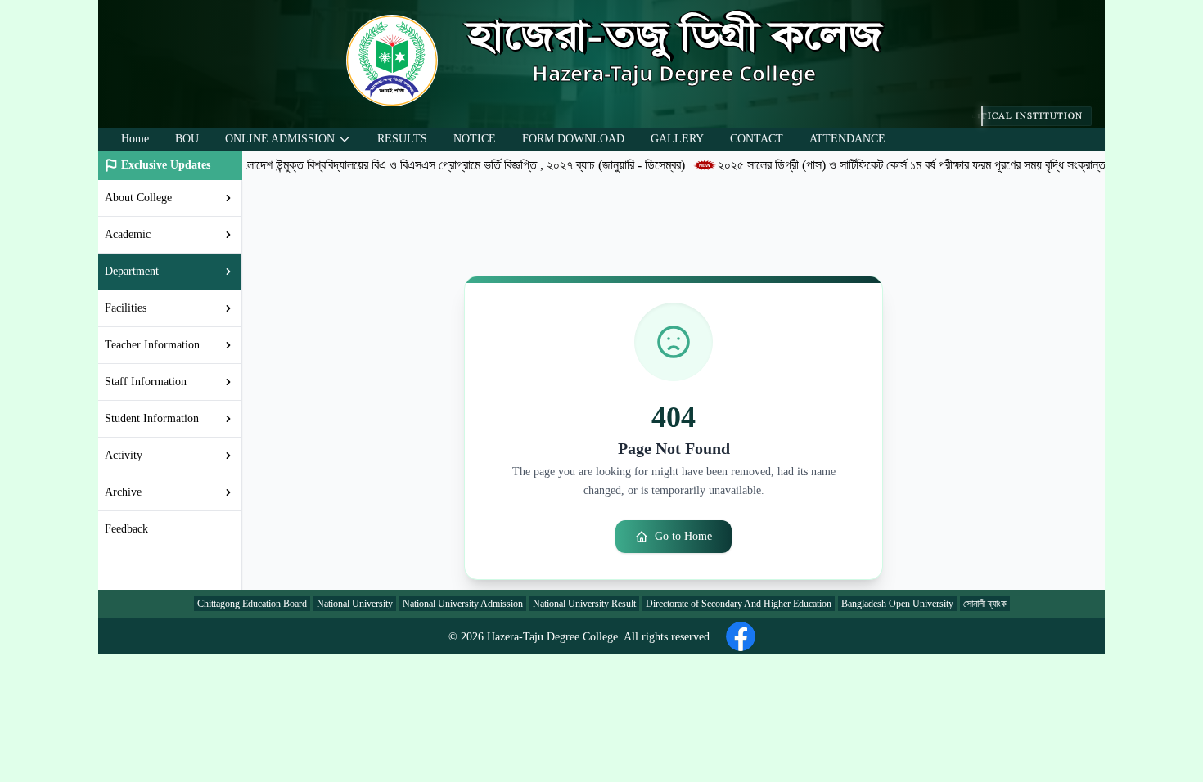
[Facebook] (740, 636)
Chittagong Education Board (252, 603)
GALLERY (677, 139)
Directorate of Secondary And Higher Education (738, 603)
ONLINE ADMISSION (280, 139)
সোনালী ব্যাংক (985, 603)
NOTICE (474, 139)
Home (135, 139)
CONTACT (756, 139)
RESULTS (402, 139)
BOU (187, 139)
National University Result (584, 603)
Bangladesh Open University (897, 603)
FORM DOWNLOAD (573, 139)
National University (355, 603)
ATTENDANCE (847, 139)
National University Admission (463, 603)
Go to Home (683, 536)
